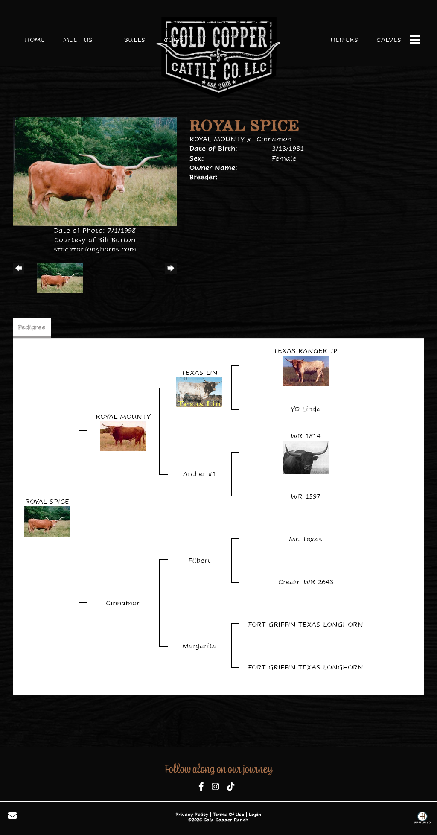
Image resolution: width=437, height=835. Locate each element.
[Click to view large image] (95, 170)
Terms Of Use (228, 814)
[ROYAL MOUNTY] (123, 435)
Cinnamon (273, 139)
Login (255, 814)
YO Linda (306, 409)
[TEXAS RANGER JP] (306, 370)
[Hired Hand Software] (422, 819)
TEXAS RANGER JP (306, 351)
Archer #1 (199, 474)
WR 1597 (305, 496)
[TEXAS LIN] (199, 392)
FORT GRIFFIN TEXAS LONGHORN (305, 624)
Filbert (199, 560)
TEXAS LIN (199, 372)
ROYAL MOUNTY (217, 139)
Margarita (199, 646)
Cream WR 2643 (305, 582)
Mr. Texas (305, 539)
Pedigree (32, 327)
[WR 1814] (306, 457)
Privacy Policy (191, 814)
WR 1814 (305, 436)
